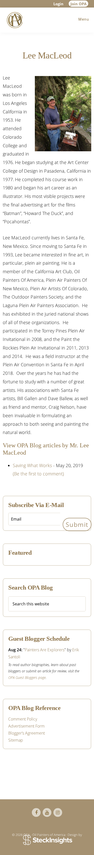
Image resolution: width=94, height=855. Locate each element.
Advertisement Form (26, 726)
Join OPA (78, 3)
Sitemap (15, 740)
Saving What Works (32, 465)
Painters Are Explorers (44, 650)
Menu (83, 19)
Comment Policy (22, 719)
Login (58, 3)
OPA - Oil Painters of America (14, 20)
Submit (77, 524)
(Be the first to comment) (38, 474)
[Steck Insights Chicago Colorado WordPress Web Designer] (47, 840)
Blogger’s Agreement (26, 733)
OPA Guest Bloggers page (27, 677)
